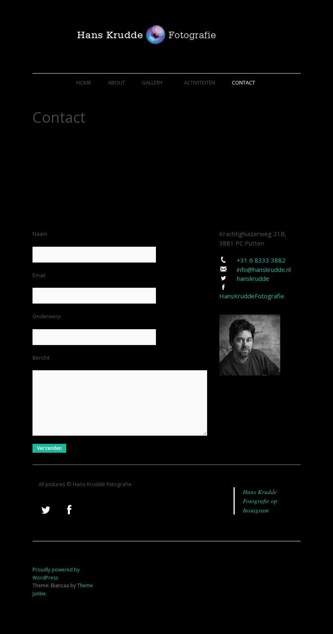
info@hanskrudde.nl (264, 269)
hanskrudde (253, 278)
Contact (243, 82)
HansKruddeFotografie (251, 296)
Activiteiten (199, 82)
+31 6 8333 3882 (261, 260)
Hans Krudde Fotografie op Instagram (260, 501)
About (116, 82)
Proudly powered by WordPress (56, 573)
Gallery (152, 82)
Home (83, 82)
